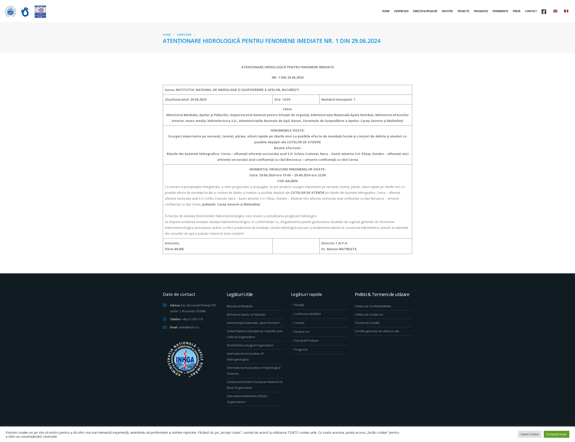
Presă (516, 11)
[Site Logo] (24, 11)
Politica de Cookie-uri (369, 314)
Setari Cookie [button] (530, 434)
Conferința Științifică (307, 314)
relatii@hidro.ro (188, 327)
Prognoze (481, 11)
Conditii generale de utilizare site (377, 331)
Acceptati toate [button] (556, 434)
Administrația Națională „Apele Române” (253, 323)
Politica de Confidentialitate (373, 306)
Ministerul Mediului (240, 306)
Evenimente (500, 11)
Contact (531, 11)
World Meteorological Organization (250, 345)
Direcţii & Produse (425, 11)
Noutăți (447, 11)
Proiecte (463, 11)
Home (385, 11)
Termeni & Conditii (367, 323)
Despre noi (401, 11)
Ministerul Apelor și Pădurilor (246, 314)
